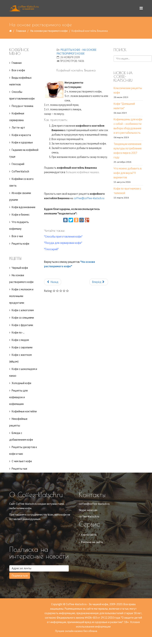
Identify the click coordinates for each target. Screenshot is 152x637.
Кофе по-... (18, 332)
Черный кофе (20, 267)
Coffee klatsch (20, 171)
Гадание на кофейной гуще (23, 153)
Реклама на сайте (92, 542)
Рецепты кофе (20, 243)
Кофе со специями (23, 317)
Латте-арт (18, 127)
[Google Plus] (87, 220)
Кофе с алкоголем (23, 310)
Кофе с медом (20, 340)
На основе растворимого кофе (49, 31)
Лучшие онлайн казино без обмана (76, 631)
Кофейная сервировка (16, 117)
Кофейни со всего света (21, 182)
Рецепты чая (19, 468)
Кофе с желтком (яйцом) (20, 358)
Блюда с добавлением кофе (21, 436)
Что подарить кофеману (19, 225)
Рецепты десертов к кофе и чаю (23, 450)
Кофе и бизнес (20, 214)
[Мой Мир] (81, 220)
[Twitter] (71, 220)
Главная (21, 31)
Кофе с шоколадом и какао (23, 372)
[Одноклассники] (76, 220)
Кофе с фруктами (22, 325)
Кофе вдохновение (23, 207)
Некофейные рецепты (18, 422)
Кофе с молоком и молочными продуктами (21, 296)
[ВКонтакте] (65, 220)
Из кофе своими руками (20, 196)
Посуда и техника (22, 106)
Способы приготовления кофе (22, 95)
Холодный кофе (21, 383)
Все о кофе (18, 70)
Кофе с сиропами (22, 347)
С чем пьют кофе (22, 461)
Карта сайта (89, 534)
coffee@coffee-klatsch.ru (89, 198)
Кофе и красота (21, 135)
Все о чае (17, 236)
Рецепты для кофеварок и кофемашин (18, 397)
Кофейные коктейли (24, 411)
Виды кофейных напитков (20, 81)
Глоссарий (18, 164)
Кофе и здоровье (22, 142)
